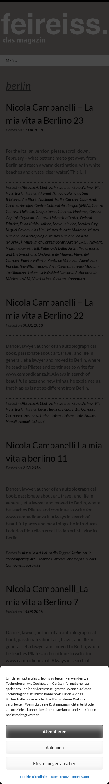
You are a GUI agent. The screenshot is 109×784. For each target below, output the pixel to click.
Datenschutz (59, 776)
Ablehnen (55, 747)
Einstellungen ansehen (54, 763)
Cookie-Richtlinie (33, 776)
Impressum (80, 776)
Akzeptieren (54, 731)
